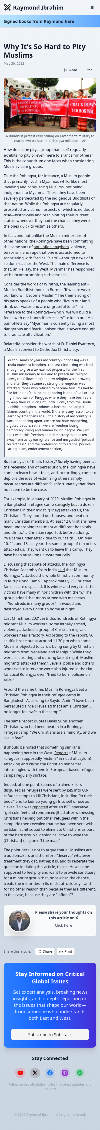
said (61, 569)
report (81, 635)
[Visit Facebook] (50, 1072)
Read (73, 70)
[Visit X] (35, 1072)
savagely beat (67, 504)
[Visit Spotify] (79, 1072)
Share (47, 951)
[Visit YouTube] (20, 1072)
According (35, 700)
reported (53, 532)
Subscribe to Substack (50, 1034)
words (32, 284)
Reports (61, 752)
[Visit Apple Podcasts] (64, 1072)
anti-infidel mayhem (51, 246)
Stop (89, 70)
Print (68, 951)
